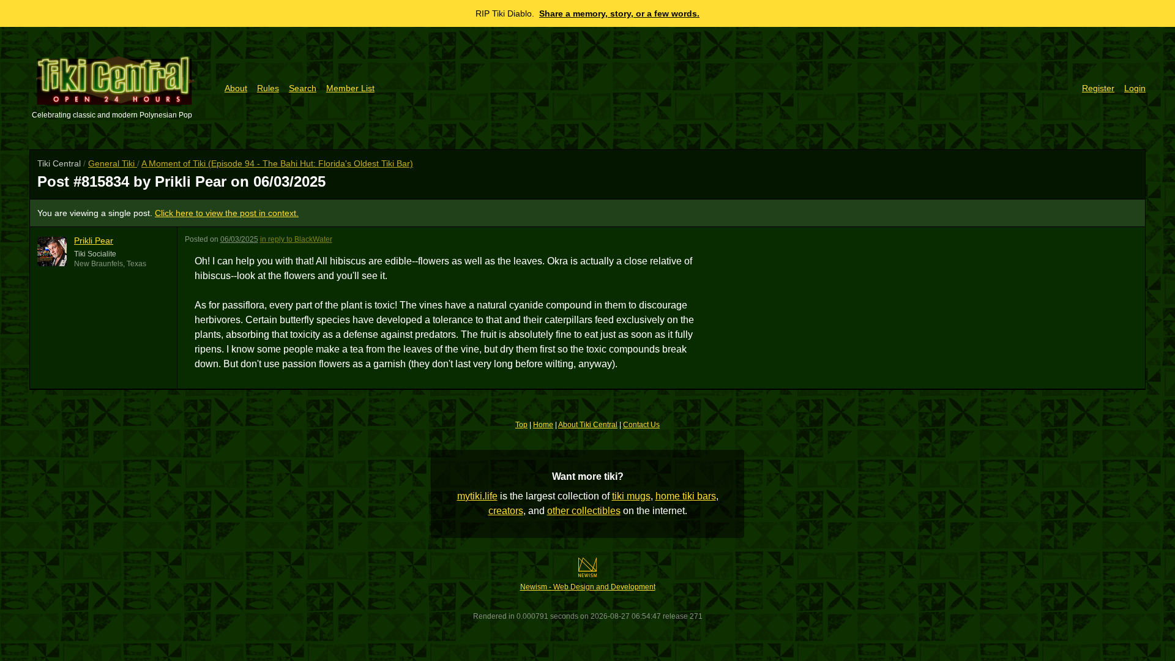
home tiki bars (685, 496)
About (236, 88)
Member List (350, 88)
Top (521, 424)
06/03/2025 (239, 239)
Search (302, 88)
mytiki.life (477, 496)
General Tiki (112, 163)
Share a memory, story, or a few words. (619, 13)
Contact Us (641, 424)
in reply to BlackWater (296, 239)
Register (1098, 88)
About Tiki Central (587, 424)
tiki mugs (631, 496)
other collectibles (584, 511)
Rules (268, 88)
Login (1135, 88)
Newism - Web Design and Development (587, 587)
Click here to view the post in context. (227, 213)
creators (505, 511)
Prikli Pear (93, 240)
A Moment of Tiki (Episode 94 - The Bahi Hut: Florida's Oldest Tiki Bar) (277, 163)
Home (543, 424)
